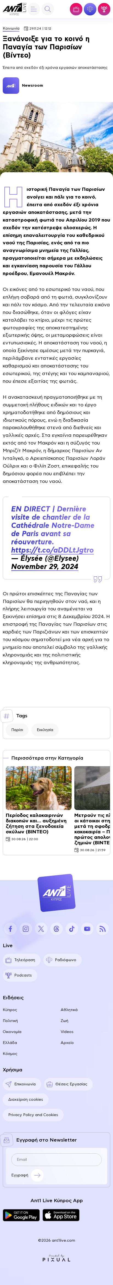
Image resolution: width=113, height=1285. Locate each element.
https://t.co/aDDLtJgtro (52, 550)
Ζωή (64, 1021)
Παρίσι (17, 730)
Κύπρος (10, 1010)
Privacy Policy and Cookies (33, 1115)
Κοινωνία (11, 28)
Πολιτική (10, 1021)
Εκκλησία (45, 730)
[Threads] (56, 928)
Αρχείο (67, 1043)
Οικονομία (12, 1032)
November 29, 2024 (44, 566)
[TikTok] (72, 928)
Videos (67, 1032)
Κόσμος (10, 1054)
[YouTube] (87, 928)
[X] (41, 928)
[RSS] (102, 928)
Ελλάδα (10, 1043)
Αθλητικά (69, 1010)
